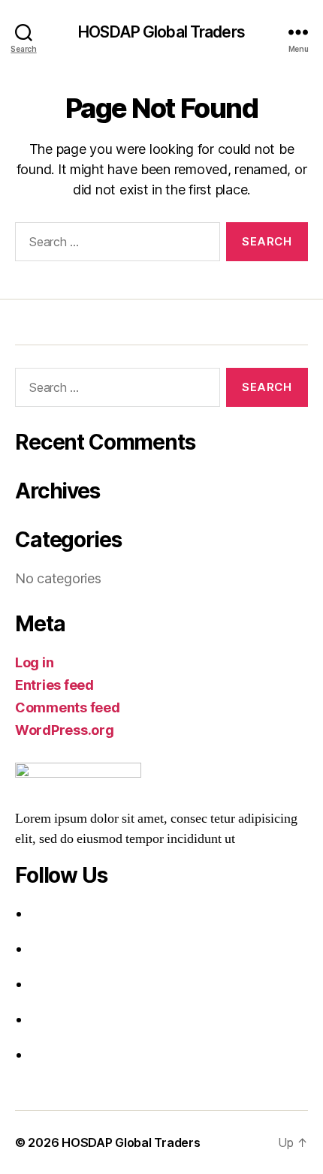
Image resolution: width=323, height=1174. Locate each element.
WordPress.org (64, 730)
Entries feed (54, 685)
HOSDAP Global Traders (161, 32)
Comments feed (67, 707)
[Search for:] (114, 244)
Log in (34, 662)
